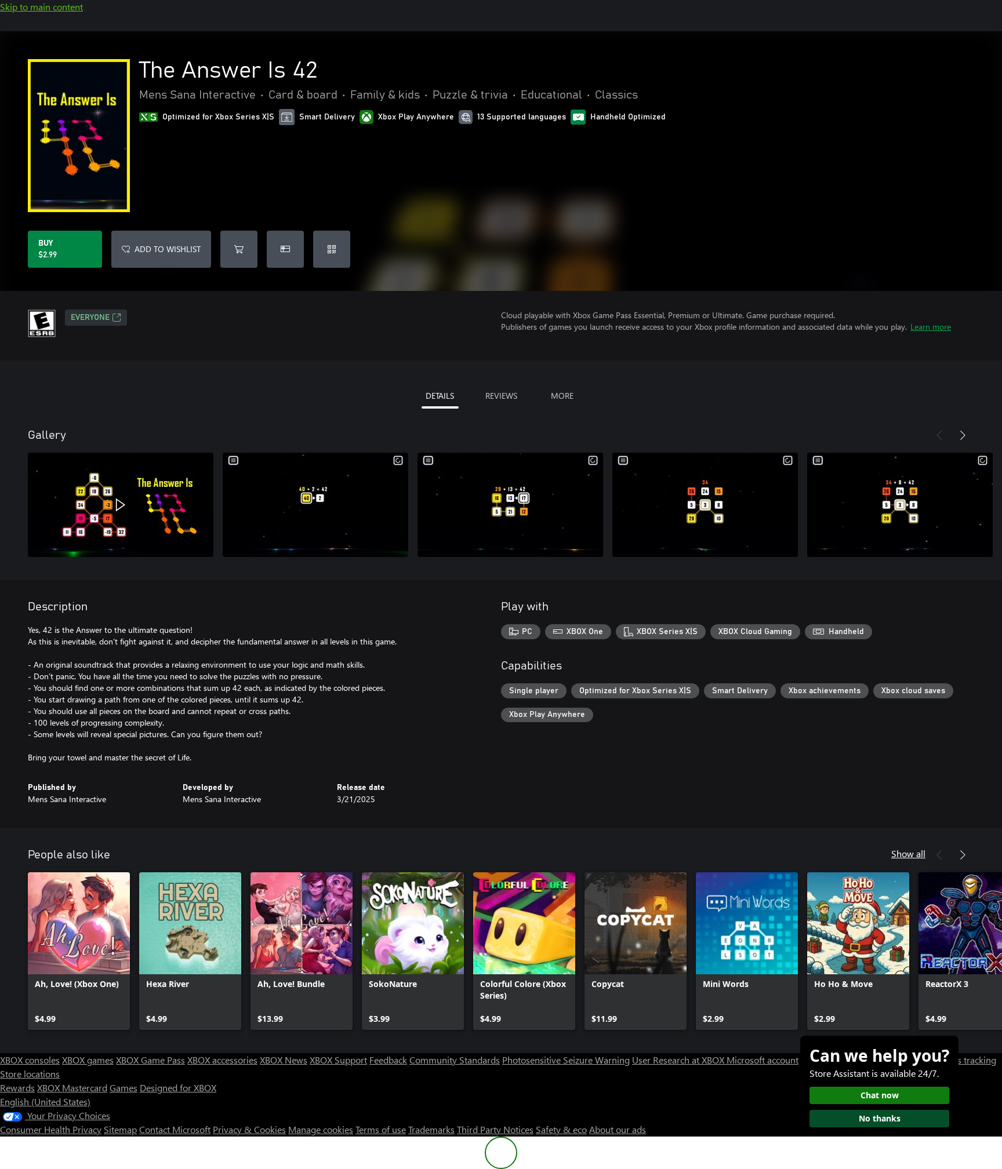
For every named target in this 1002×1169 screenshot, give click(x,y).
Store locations (30, 1074)
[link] (79, 951)
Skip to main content (41, 7)
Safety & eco (561, 1129)
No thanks (880, 1118)
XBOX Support (338, 1060)
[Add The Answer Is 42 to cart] (238, 249)
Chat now (880, 1095)
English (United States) (45, 1101)
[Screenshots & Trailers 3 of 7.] (510, 505)
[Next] (962, 435)
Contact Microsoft (174, 1129)
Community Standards (454, 1060)
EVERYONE (90, 318)
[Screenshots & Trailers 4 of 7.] (705, 505)
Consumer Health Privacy (50, 1129)
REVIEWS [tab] (501, 395)
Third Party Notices (495, 1129)
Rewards (17, 1087)
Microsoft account (762, 1060)
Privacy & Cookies (249, 1129)
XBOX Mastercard (72, 1087)
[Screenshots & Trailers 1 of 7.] (120, 505)
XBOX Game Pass (150, 1060)
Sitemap (120, 1129)
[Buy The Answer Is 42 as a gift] (285, 249)
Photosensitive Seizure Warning (566, 1060)
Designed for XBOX (178, 1087)
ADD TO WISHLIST (168, 248)
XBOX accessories (222, 1060)
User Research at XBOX (679, 1060)
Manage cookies (320, 1129)
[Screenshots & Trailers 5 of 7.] (900, 505)
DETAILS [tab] (440, 395)
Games (123, 1087)
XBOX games (88, 1060)
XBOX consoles (30, 1060)
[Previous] (939, 435)
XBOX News (283, 1060)
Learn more (930, 326)
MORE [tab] (562, 395)
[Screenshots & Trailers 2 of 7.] (315, 505)
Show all (908, 853)
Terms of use (380, 1129)
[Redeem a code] (331, 249)
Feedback (388, 1060)
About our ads (617, 1129)
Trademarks (431, 1129)
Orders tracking (965, 1060)
